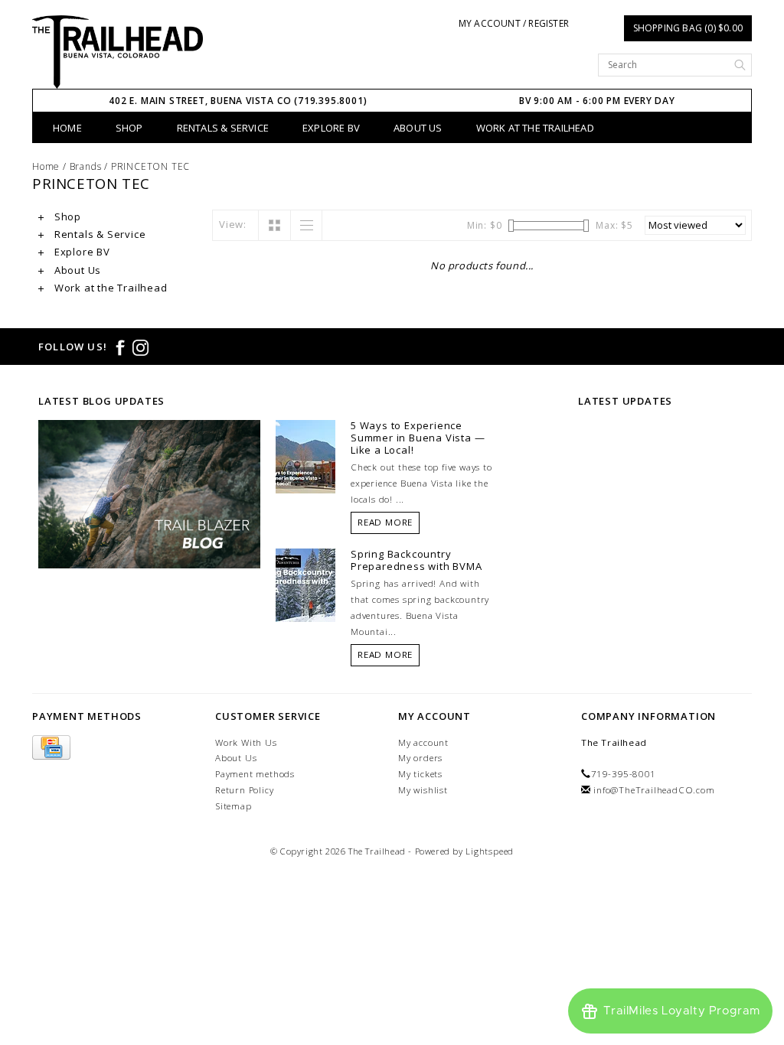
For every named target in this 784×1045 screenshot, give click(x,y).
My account (423, 742)
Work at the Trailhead (535, 128)
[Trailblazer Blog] (149, 493)
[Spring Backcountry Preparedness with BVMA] (305, 584)
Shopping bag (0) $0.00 (688, 27)
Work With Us (246, 742)
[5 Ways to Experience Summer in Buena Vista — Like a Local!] (305, 456)
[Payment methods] (51, 748)
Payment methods (255, 774)
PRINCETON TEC (150, 166)
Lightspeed (490, 851)
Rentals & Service (223, 128)
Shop (129, 128)
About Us (418, 128)
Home (67, 128)
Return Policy (244, 790)
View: (233, 224)
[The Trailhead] (117, 52)
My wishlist (423, 790)
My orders (420, 757)
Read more (385, 522)
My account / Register (514, 23)
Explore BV (331, 128)
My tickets (420, 774)
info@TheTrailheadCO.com (653, 790)
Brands (86, 166)
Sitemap (233, 806)
